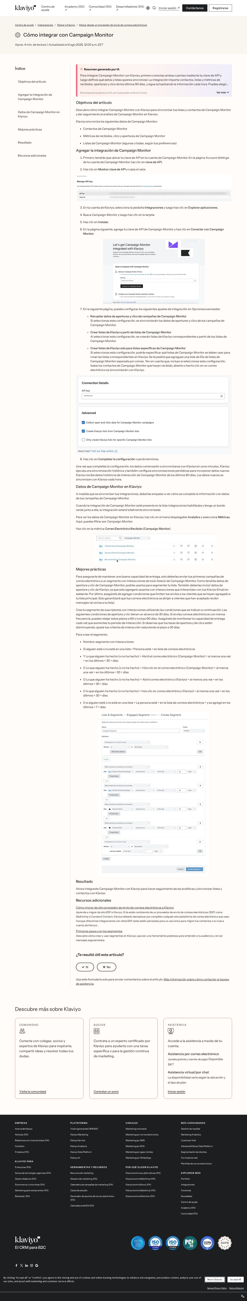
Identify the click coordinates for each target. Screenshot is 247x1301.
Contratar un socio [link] (106, 1091)
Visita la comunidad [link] (32, 1091)
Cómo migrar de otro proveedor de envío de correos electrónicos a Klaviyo (125, 907)
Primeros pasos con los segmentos (99, 931)
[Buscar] (154, 8)
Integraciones (45, 25)
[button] (154, 188)
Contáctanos (195, 8)
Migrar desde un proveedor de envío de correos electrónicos (113, 25)
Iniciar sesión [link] (176, 1091)
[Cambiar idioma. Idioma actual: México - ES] (148, 8)
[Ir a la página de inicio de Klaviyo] (25, 8)
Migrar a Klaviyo (66, 25)
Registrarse (220, 8)
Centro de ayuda (24, 25)
